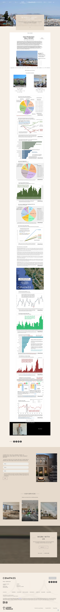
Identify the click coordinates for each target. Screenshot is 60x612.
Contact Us (38, 592)
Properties (13, 592)
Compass (20, 598)
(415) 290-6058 (46, 553)
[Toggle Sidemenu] (54, 2)
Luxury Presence (40, 608)
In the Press (19, 592)
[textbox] (30, 70)
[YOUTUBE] (56, 582)
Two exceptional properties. (30, 72)
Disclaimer (43, 592)
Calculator (49, 592)
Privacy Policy (7, 475)
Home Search (32, 592)
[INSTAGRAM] (52, 582)
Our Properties (39, 2)
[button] (43, 547)
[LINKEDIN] (54, 582)
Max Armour (40, 428)
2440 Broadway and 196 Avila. (30, 70)
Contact (50, 2)
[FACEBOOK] (49, 582)
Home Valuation (25, 592)
